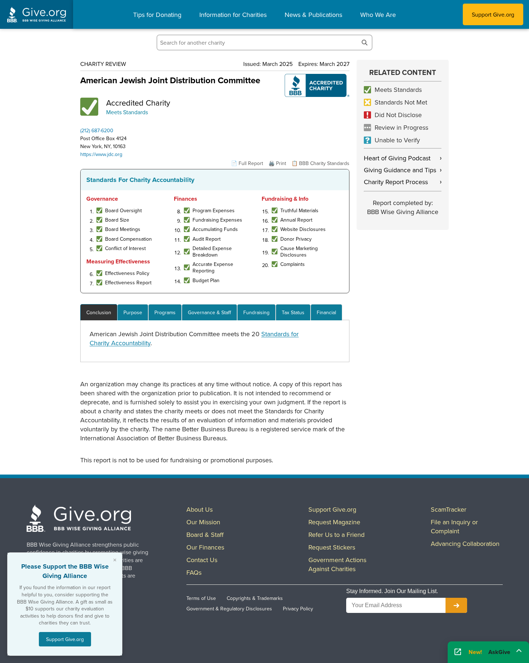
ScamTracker (448, 509)
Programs (165, 312)
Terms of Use (201, 598)
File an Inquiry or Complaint (454, 526)
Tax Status (293, 312)
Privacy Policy (298, 608)
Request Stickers (331, 547)
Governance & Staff (209, 312)
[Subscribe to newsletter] (456, 605)
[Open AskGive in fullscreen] (457, 652)
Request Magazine (334, 521)
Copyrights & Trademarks (255, 598)
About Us (199, 509)
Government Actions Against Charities (337, 564)
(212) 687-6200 (96, 130)
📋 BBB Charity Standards (320, 163)
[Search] (364, 42)
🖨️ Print (277, 163)
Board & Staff (204, 534)
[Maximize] (519, 650)
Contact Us (201, 559)
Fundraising (256, 312)
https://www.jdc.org (101, 154)
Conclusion (98, 312)
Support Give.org (493, 14)
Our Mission (203, 521)
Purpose (132, 312)
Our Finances (205, 547)
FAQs (194, 572)
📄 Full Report (247, 163)
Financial (326, 312)
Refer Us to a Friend (336, 534)
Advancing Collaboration (465, 543)
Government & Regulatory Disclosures (229, 608)
